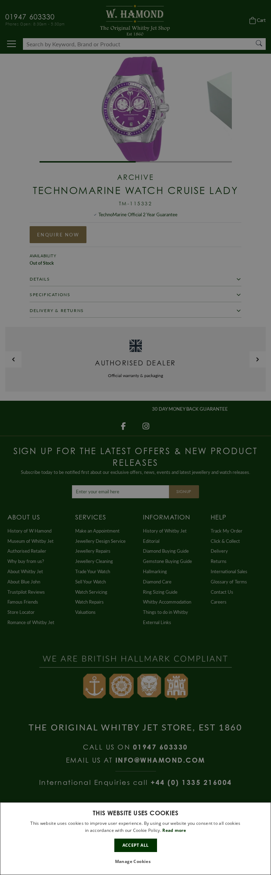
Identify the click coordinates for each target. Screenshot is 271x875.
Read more (174, 830)
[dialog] (135, 838)
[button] (135, 861)
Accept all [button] (135, 845)
